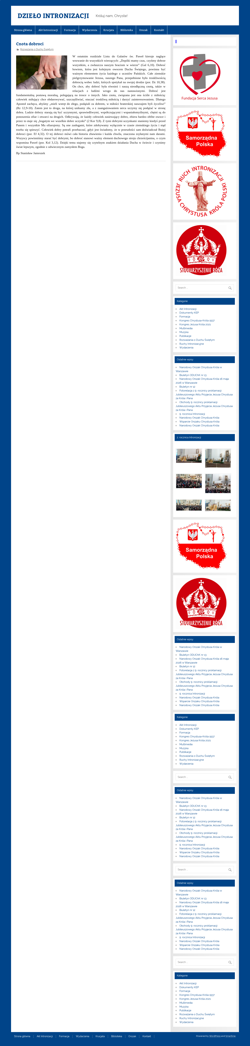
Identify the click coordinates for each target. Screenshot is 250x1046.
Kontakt (159, 30)
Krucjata (108, 30)
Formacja (70, 30)
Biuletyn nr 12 (187, 386)
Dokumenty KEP (189, 312)
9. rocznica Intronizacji (192, 413)
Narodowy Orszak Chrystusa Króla (199, 417)
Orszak (143, 30)
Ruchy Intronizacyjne (191, 343)
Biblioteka (126, 30)
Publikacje (185, 336)
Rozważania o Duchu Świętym (37, 49)
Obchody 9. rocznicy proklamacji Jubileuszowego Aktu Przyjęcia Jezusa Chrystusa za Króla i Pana (204, 406)
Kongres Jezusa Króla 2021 (195, 324)
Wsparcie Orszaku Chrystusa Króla (199, 421)
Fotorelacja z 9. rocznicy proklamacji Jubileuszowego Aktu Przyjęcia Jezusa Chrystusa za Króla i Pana (204, 394)
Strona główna (23, 30)
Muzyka (183, 332)
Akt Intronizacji (48, 30)
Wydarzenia (89, 30)
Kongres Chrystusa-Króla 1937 (197, 320)
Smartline (231, 1036)
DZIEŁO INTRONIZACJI (53, 15)
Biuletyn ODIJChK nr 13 (192, 375)
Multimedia (186, 328)
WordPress (215, 1036)
